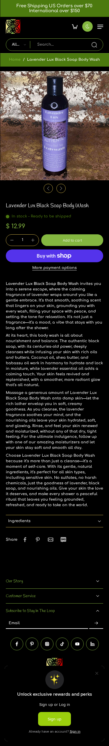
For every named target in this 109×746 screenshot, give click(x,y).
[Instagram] (47, 644)
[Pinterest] (32, 644)
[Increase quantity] (33, 240)
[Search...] (94, 45)
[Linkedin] (92, 644)
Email (14, 623)
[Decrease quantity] (12, 240)
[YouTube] (77, 644)
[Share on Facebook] (25, 539)
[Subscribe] (96, 623)
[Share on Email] (50, 539)
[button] (100, 26)
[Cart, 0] (74, 26)
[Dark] (87, 26)
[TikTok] (62, 644)
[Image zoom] (54, 125)
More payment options (54, 268)
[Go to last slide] (48, 188)
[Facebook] (16, 644)
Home (15, 60)
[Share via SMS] (63, 539)
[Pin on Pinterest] (37, 539)
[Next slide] (61, 188)
